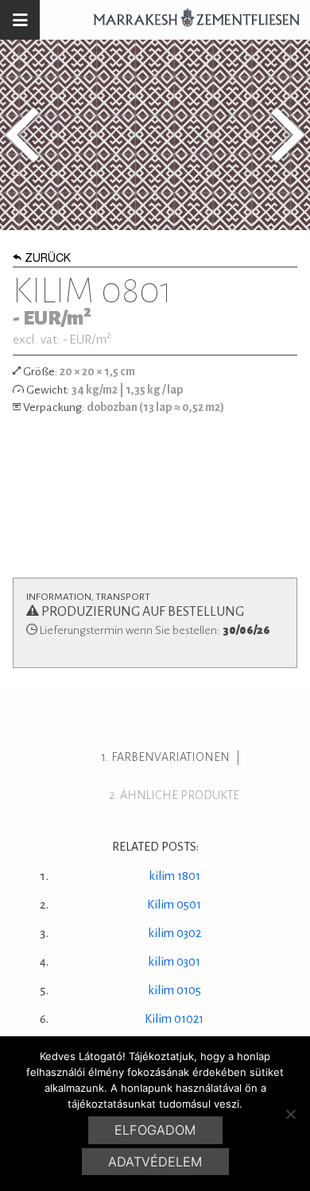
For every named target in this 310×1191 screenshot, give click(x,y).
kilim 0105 (174, 990)
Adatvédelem (155, 1162)
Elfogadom (155, 1130)
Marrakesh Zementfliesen (189, 20)
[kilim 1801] (287, 134)
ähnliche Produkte (179, 795)
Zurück (48, 259)
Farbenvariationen (170, 757)
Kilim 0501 (174, 904)
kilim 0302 (174, 933)
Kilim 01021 (174, 1018)
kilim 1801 (174, 876)
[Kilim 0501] (22, 134)
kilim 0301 (174, 961)
